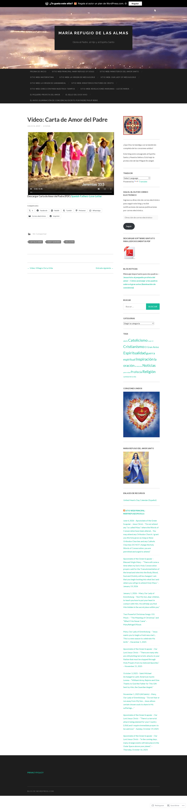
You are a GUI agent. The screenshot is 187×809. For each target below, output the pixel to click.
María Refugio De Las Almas (94, 33)
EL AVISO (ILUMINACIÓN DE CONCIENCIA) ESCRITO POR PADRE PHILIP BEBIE (64, 100)
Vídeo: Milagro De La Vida (40, 268)
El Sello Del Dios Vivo (76, 95)
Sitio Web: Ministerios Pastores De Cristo (92, 83)
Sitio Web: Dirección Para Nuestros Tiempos (52, 89)
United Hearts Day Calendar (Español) (139, 500)
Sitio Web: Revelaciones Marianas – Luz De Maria (105, 89)
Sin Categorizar (40, 234)
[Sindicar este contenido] (124, 511)
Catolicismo (36, 242)
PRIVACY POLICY (35, 772)
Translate (143, 181)
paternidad (126, 372)
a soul (47, 126)
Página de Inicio (38, 72)
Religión (70, 242)
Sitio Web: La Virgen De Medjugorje (77, 77)
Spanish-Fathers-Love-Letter (86, 196)
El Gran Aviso (152, 347)
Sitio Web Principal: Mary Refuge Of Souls (73, 72)
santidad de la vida (129, 377)
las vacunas (138, 366)
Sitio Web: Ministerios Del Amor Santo (119, 72)
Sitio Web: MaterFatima (42, 77)
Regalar (135, 3)
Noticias (149, 365)
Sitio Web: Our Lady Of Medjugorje (118, 77)
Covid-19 (150, 341)
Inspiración (145, 359)
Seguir (129, 226)
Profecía (136, 372)
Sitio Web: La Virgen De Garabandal (48, 83)
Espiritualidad (134, 353)
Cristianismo (53, 242)
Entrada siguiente (104, 268)
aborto (125, 341)
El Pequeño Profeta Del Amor (45, 95)
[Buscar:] (141, 306)
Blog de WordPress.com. (40, 791)
